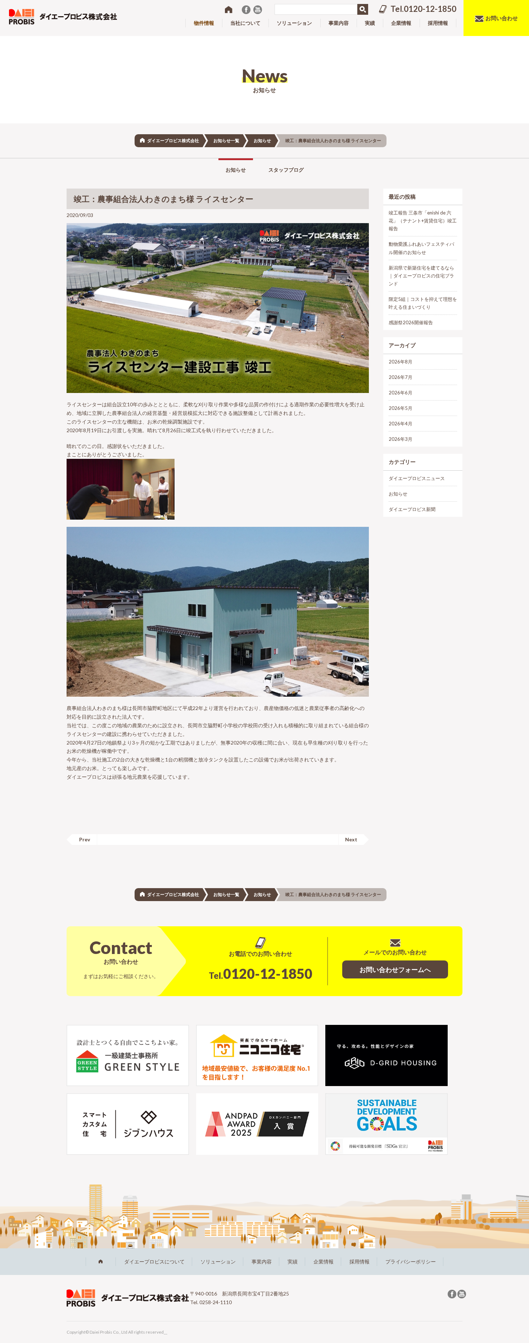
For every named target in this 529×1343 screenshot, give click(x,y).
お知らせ (262, 140)
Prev (84, 839)
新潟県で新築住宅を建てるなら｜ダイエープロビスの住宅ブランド (421, 275)
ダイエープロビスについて (154, 1261)
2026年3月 (400, 439)
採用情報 (359, 1261)
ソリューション (218, 1261)
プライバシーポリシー (410, 1261)
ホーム (100, 1261)
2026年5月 (400, 408)
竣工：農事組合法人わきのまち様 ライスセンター (163, 199)
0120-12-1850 (260, 973)
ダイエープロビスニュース (417, 478)
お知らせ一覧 (226, 140)
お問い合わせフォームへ (395, 969)
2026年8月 (400, 362)
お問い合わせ (501, 18)
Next (351, 839)
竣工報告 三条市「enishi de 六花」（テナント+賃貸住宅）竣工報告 (423, 220)
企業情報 (323, 1261)
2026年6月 (400, 392)
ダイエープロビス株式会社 (173, 140)
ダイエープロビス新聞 (412, 509)
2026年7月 (400, 377)
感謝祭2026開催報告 (411, 322)
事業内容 (262, 1261)
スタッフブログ (286, 170)
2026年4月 (400, 423)
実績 (293, 1261)
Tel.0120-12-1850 (423, 9)
